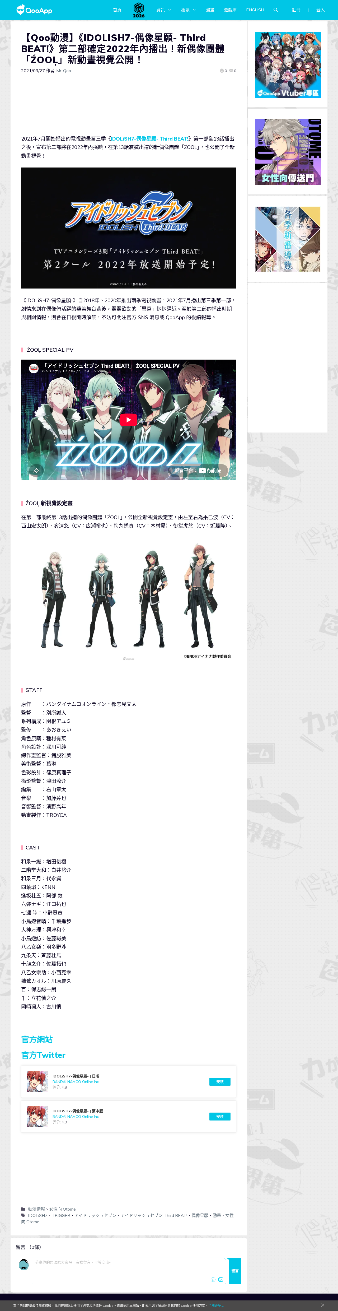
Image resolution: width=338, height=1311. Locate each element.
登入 (320, 9)
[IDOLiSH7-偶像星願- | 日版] (128, 1082)
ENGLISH (255, 9)
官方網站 (37, 1039)
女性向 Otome (62, 1209)
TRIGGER (61, 1215)
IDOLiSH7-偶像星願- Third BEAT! (149, 139)
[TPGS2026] (139, 10)
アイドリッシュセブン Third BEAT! (154, 1215)
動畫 (217, 1215)
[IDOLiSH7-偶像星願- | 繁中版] (128, 1116)
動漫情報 (36, 1209)
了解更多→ (216, 1306)
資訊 (160, 9)
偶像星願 (199, 1215)
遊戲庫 (230, 9)
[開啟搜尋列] (276, 9)
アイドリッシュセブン (95, 1215)
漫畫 (210, 9)
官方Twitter (43, 1055)
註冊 (296, 9)
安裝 (220, 1081)
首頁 (117, 9)
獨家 (185, 9)
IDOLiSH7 (38, 1215)
